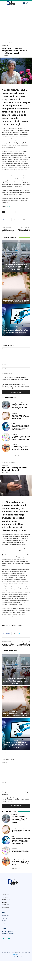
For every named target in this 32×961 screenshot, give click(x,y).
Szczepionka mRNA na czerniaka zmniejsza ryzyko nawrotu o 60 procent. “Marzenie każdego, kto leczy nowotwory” (16, 267)
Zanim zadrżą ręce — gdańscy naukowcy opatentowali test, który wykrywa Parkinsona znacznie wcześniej (16, 331)
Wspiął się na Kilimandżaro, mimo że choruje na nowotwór (8, 231)
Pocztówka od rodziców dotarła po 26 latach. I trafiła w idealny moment (16, 301)
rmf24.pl (7, 206)
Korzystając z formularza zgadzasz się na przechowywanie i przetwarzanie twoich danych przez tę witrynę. (16, 386)
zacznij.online (16, 954)
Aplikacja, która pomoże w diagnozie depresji (24, 230)
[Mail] (9, 939)
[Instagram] (14, 956)
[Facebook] (4, 939)
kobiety (8, 212)
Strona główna (5, 43)
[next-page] (5, 339)
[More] (24, 219)
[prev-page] (3, 339)
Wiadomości (12, 43)
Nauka (16, 326)
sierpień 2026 (5, 894)
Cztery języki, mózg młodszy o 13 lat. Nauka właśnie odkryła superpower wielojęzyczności (20, 438)
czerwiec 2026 (6, 899)
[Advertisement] (16, 23)
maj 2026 (4, 902)
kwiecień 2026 (5, 904)
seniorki (13, 212)
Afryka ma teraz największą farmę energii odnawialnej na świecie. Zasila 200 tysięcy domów (20, 449)
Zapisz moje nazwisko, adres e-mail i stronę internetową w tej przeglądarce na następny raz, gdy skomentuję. (15, 379)
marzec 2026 (5, 907)
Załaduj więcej (15, 455)
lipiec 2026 (5, 897)
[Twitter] (21, 956)
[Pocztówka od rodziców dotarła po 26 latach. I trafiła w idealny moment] (16, 288)
